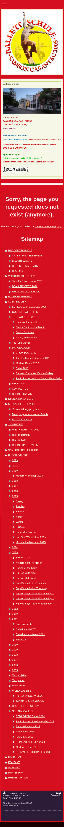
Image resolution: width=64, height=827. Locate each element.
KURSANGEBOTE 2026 (21, 404)
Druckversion (12, 793)
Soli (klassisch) (24, 624)
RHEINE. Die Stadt (18, 777)
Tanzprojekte (19, 675)
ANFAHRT (14, 767)
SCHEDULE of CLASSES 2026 (29, 306)
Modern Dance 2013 (27, 363)
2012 (15, 608)
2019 (15, 470)
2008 (15, 654)
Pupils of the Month (27, 322)
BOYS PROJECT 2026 (25, 286)
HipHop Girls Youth (26, 578)
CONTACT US (20, 388)
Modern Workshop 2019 (29, 475)
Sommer (20, 511)
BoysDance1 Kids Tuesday (31, 583)
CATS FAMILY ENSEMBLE (27, 255)
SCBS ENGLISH (17, 301)
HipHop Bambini (21, 434)
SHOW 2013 (23, 557)
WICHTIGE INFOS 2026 (21, 276)
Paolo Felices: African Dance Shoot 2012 (39, 378)
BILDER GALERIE (18, 455)
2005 (15, 670)
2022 (15, 465)
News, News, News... (27, 337)
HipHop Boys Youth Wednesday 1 (35, 593)
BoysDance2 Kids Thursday (31, 588)
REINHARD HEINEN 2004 (30, 741)
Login (58, 793)
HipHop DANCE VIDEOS (29, 695)
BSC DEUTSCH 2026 (20, 250)
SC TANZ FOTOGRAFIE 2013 (33, 752)
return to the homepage (48, 226)
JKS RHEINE (15, 424)
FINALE (20, 526)
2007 (15, 660)
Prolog (19, 501)
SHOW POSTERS (26, 352)
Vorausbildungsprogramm (26, 409)
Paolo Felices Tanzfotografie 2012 (35, 721)
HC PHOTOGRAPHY (20, 296)
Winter (19, 521)
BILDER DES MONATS (25, 265)
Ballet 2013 (22, 368)
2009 (15, 649)
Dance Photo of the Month (30, 327)
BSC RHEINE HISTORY (25, 706)
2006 (15, 665)
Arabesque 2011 (25, 731)
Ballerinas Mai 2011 (27, 629)
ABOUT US (18, 383)
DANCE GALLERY (22, 347)
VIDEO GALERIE (21, 690)
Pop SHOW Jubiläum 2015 (31, 537)
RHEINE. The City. (22, 393)
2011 (15, 619)
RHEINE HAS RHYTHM (25, 445)
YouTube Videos (21, 342)
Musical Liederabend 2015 (31, 542)
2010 (15, 644)
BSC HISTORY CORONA (26, 291)
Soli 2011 (21, 639)
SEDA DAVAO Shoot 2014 (30, 716)
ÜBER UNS (14, 757)
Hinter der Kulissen (26, 532)
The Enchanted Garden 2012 (32, 358)
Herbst (19, 516)
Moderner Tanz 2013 (27, 747)
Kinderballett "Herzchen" (29, 562)
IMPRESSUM (15, 772)
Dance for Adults (25, 332)
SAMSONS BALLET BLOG (23, 450)
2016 (15, 491)
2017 (15, 486)
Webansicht (56, 795)
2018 (15, 480)
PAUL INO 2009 (24, 736)
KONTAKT (14, 762)
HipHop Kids (19, 439)
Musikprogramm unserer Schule (30, 414)
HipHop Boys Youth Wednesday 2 (35, 598)
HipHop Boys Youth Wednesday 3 (35, 603)
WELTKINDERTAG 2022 (25, 429)
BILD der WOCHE (22, 260)
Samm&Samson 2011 (28, 726)
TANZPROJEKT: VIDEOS (30, 700)
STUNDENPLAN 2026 (20, 398)
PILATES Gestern (22, 419)
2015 (15, 496)
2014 (15, 547)
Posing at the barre (26, 567)
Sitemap (22, 793)
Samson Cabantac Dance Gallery (34, 373)
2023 (15, 460)
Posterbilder (19, 685)
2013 (15, 552)
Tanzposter (18, 680)
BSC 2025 (17, 270)
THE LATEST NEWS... (24, 317)
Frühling (20, 506)
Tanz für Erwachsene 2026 (27, 281)
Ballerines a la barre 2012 (30, 634)
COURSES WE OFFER (25, 312)
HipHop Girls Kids (26, 572)
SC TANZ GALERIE (23, 711)
